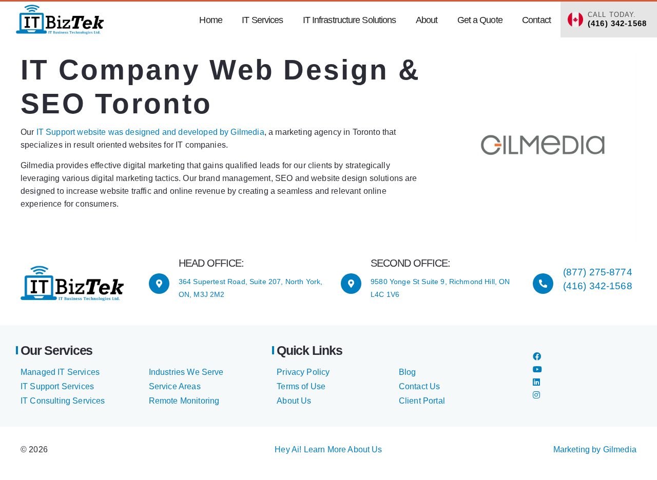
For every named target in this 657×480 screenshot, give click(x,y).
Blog (407, 372)
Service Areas (175, 386)
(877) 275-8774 (597, 272)
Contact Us (419, 386)
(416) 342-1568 (597, 286)
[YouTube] (537, 369)
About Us (294, 400)
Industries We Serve (186, 372)
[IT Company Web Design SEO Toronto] (542, 147)
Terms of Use (301, 386)
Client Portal (422, 400)
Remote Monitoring (184, 400)
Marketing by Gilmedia (594, 449)
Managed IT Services (60, 372)
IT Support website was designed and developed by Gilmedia (150, 132)
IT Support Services (57, 386)
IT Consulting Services (63, 400)
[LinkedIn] (536, 382)
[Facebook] (537, 356)
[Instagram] (536, 395)
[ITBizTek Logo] (60, 20)
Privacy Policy (303, 372)
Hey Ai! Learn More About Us (328, 449)
